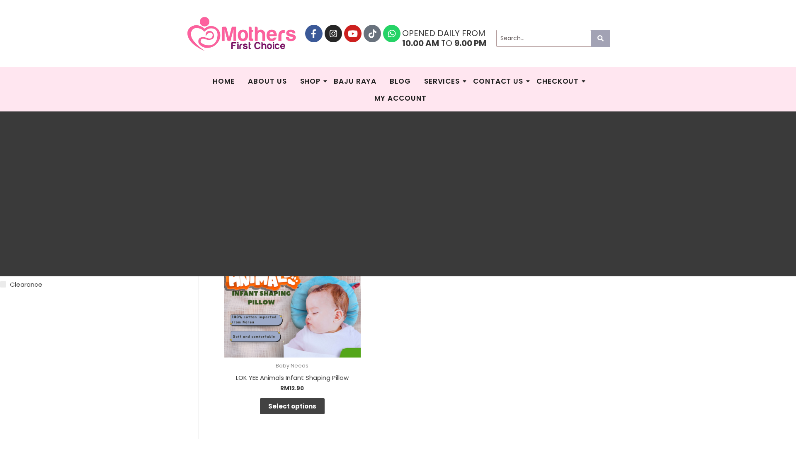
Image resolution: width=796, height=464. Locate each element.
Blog (400, 81)
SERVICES (442, 81)
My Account (400, 98)
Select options (292, 406)
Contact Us (498, 81)
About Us (267, 81)
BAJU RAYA (355, 81)
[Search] (600, 38)
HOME (224, 81)
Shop (310, 81)
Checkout (557, 81)
